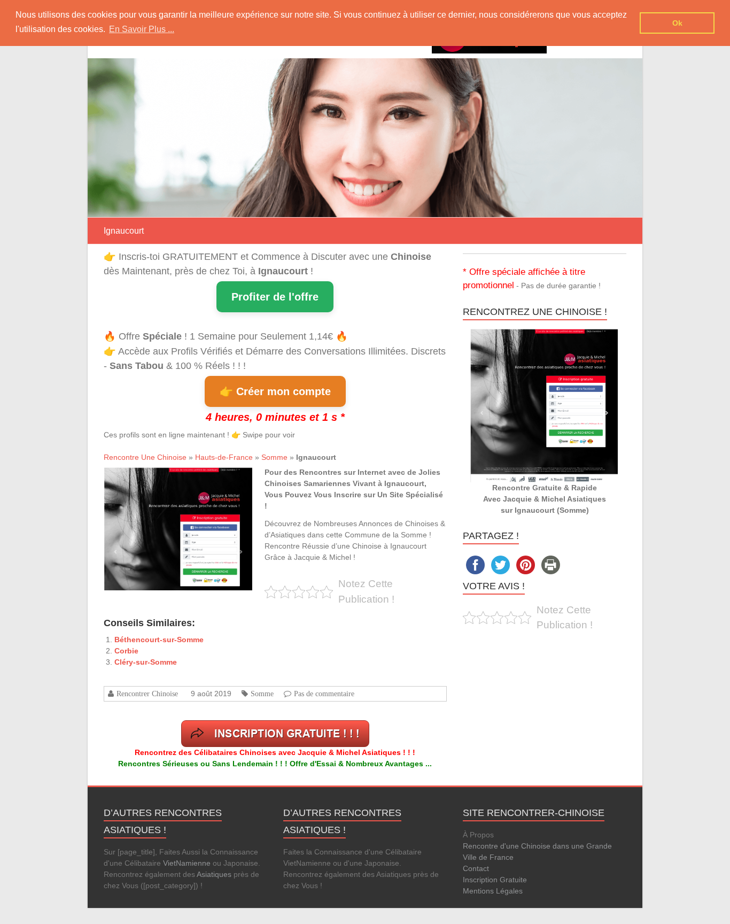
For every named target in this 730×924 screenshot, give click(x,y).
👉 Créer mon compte (275, 391)
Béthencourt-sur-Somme (159, 639)
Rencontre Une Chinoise (145, 457)
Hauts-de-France (224, 457)
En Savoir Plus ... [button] (141, 29)
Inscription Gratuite (495, 879)
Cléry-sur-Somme (145, 662)
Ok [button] (677, 23)
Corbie (126, 650)
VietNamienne (187, 863)
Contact (476, 868)
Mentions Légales (493, 891)
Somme (274, 457)
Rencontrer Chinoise (147, 693)
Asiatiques (214, 874)
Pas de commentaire (324, 693)
